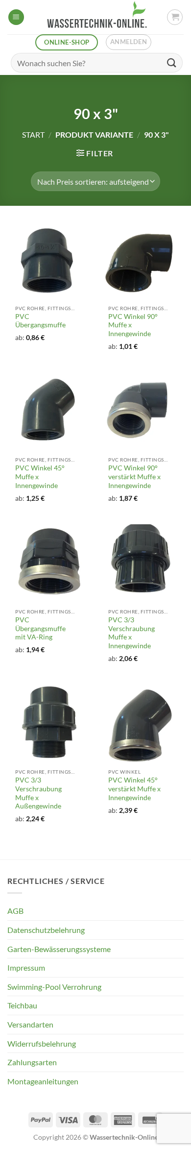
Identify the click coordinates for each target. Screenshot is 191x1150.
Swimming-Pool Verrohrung (54, 986)
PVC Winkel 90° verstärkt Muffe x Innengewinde (134, 476)
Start (33, 134)
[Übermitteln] (172, 62)
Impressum (26, 967)
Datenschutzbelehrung (46, 929)
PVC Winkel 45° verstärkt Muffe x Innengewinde (134, 788)
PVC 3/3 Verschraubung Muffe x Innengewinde (131, 633)
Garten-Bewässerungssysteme (59, 949)
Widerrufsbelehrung (41, 1043)
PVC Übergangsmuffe (40, 321)
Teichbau (22, 1005)
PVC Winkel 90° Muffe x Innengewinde (133, 325)
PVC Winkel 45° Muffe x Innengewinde (40, 476)
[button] (16, 17)
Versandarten (30, 1024)
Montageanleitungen (42, 1081)
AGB (15, 910)
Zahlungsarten (32, 1062)
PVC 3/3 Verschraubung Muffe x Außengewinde (38, 793)
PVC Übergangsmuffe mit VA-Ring (40, 628)
